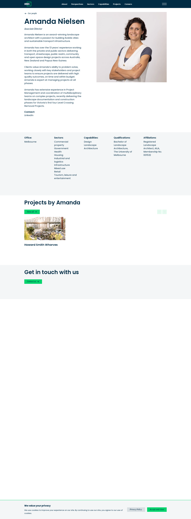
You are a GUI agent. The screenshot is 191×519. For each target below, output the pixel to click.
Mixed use (59, 168)
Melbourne (30, 141)
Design (88, 141)
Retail (57, 171)
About (64, 4)
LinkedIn (28, 115)
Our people (32, 13)
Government (61, 148)
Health (58, 151)
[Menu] (164, 4)
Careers (128, 4)
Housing (58, 155)
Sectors (90, 4)
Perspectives (77, 4)
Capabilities (103, 4)
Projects (117, 4)
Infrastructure (62, 165)
